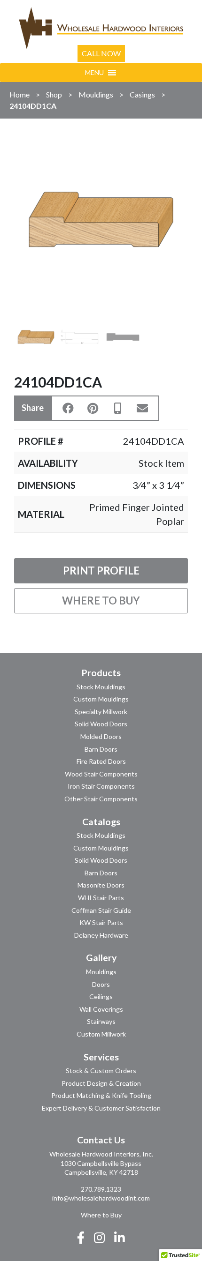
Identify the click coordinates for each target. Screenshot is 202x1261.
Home (19, 94)
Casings (142, 94)
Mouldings (95, 94)
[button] (94, 72)
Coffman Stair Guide (101, 910)
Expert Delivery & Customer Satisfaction (101, 1108)
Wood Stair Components (101, 774)
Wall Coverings (101, 1009)
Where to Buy (101, 600)
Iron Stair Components (101, 786)
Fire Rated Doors (101, 761)
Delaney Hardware (101, 935)
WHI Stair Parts (101, 898)
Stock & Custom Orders (101, 1070)
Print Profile (101, 570)
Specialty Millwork (101, 712)
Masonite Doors (101, 885)
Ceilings (101, 996)
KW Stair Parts (101, 922)
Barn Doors (101, 749)
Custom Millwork (101, 1034)
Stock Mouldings (101, 687)
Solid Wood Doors (101, 724)
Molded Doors (101, 736)
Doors (101, 984)
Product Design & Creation (101, 1083)
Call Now (101, 53)
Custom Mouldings (101, 699)
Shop (54, 94)
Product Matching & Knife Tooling (101, 1095)
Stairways (101, 1021)
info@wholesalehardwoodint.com (101, 1198)
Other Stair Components (101, 799)
